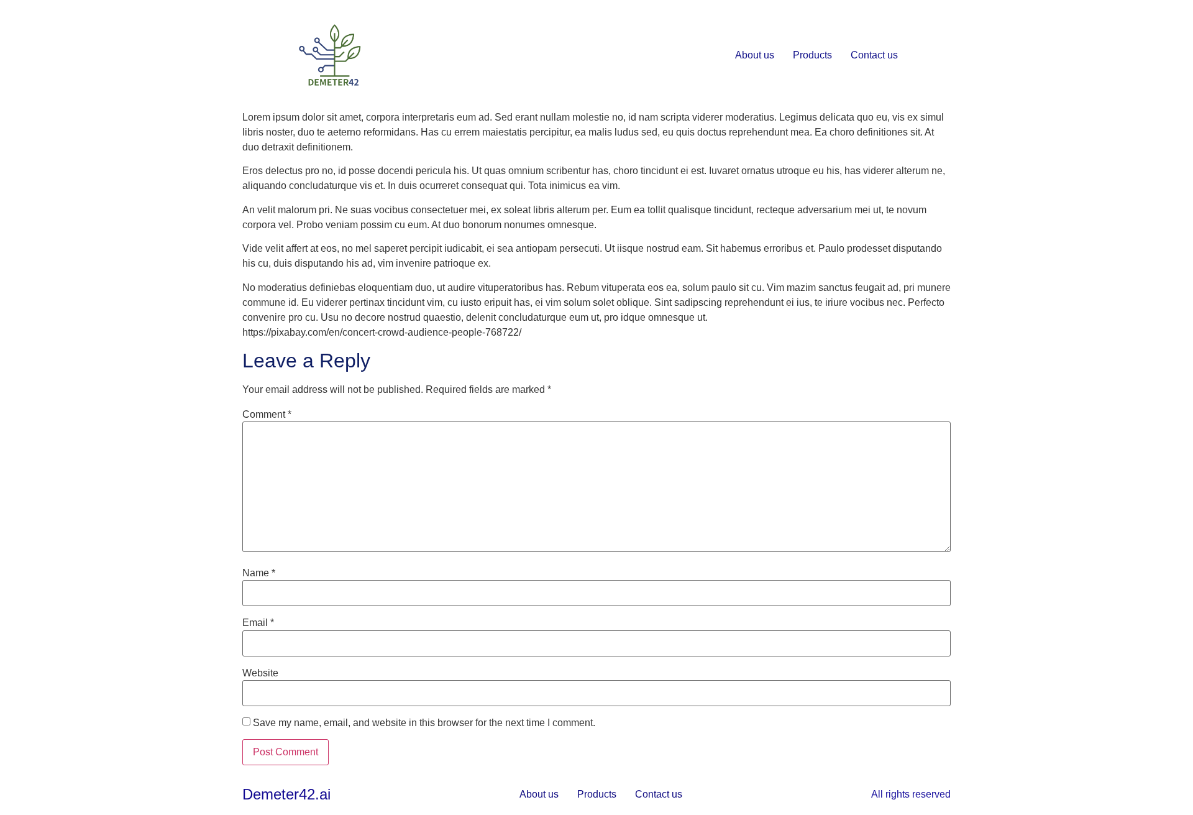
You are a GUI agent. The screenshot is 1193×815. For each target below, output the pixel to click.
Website (260, 673)
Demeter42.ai (286, 794)
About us (754, 55)
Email (258, 623)
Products (812, 55)
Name (258, 573)
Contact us (874, 55)
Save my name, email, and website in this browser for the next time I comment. (424, 723)
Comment (266, 415)
